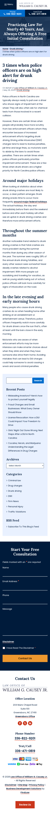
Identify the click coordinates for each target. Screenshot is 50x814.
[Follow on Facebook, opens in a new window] (20, 723)
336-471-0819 (38, 13)
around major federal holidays (30, 201)
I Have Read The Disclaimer (21, 647)
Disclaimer (8, 641)
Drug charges (15, 485)
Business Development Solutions (23, 788)
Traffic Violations (17, 511)
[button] (8, 4)
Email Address (11, 581)
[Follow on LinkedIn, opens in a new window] (30, 723)
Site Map (22, 784)
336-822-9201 (13, 13)
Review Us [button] (25, 804)
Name (6, 567)
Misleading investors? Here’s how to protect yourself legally (25, 397)
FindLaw (25, 792)
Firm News (13, 501)
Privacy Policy (36, 784)
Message (7, 608)
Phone (6, 595)
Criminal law (14, 480)
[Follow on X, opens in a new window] (25, 723)
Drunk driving (23, 90)
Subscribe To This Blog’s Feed (23, 526)
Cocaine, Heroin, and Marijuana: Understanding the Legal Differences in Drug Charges (24, 447)
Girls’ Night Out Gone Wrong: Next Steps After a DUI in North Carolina (25, 434)
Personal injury (15, 506)
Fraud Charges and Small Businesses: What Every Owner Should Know (24, 408)
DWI (10, 496)
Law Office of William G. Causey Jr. (31, 88)
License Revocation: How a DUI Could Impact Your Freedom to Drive (24, 421)
